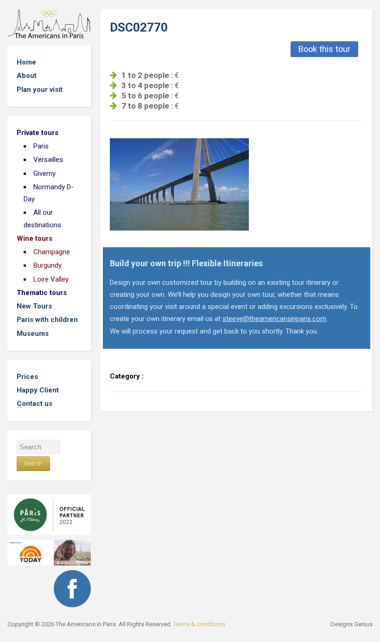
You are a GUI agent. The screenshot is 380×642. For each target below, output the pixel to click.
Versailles (48, 159)
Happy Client (38, 390)
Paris (41, 146)
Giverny (44, 173)
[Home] (49, 23)
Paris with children (47, 319)
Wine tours (34, 238)
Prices (27, 376)
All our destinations (42, 218)
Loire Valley (51, 279)
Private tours (37, 132)
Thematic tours (42, 293)
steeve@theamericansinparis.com (274, 319)
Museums (33, 333)
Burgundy (47, 265)
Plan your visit (40, 89)
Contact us (34, 403)
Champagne (51, 252)
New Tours (34, 306)
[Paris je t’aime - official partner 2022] (49, 511)
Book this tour (324, 49)
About (27, 75)
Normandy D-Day (49, 193)
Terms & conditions (199, 624)
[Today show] (49, 549)
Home (26, 62)
